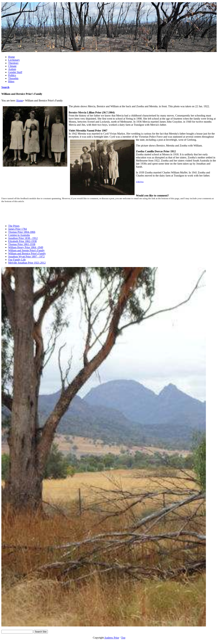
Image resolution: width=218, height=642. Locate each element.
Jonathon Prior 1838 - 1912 (23, 238)
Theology (13, 63)
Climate (12, 66)
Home (11, 56)
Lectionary (14, 59)
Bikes (11, 81)
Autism (12, 69)
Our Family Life (17, 259)
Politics (12, 75)
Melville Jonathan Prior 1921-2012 (27, 262)
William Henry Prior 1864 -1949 (25, 247)
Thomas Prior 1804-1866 (21, 232)
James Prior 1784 (17, 228)
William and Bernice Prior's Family (27, 253)
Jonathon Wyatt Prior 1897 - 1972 (26, 256)
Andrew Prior (111, 637)
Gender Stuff (15, 72)
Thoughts (13, 78)
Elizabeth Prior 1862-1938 (22, 241)
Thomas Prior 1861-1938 (21, 244)
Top (123, 637)
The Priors (13, 225)
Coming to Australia (19, 235)
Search (5, 87)
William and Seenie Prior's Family (26, 250)
